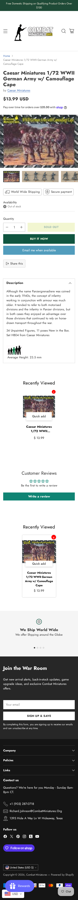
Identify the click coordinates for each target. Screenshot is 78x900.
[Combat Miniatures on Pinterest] (18, 837)
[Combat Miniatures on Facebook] (5, 837)
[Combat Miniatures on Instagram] (24, 837)
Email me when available (39, 250)
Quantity (8, 219)
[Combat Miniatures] (34, 31)
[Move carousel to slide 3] (40, 647)
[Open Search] (63, 31)
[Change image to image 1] (11, 176)
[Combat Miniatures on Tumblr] (30, 837)
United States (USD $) (22, 867)
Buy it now (39, 239)
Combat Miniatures (36, 875)
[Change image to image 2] (40, 176)
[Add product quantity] (21, 227)
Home (6, 56)
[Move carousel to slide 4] (43, 647)
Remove (54, 392)
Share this (16, 263)
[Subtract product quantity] (7, 227)
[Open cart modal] (71, 31)
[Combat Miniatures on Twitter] (11, 837)
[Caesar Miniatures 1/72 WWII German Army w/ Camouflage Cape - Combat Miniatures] (39, 141)
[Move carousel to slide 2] (37, 647)
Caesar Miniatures (18, 90)
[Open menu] (5, 31)
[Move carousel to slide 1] (34, 647)
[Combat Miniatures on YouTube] (37, 837)
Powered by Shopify (62, 875)
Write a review (39, 496)
